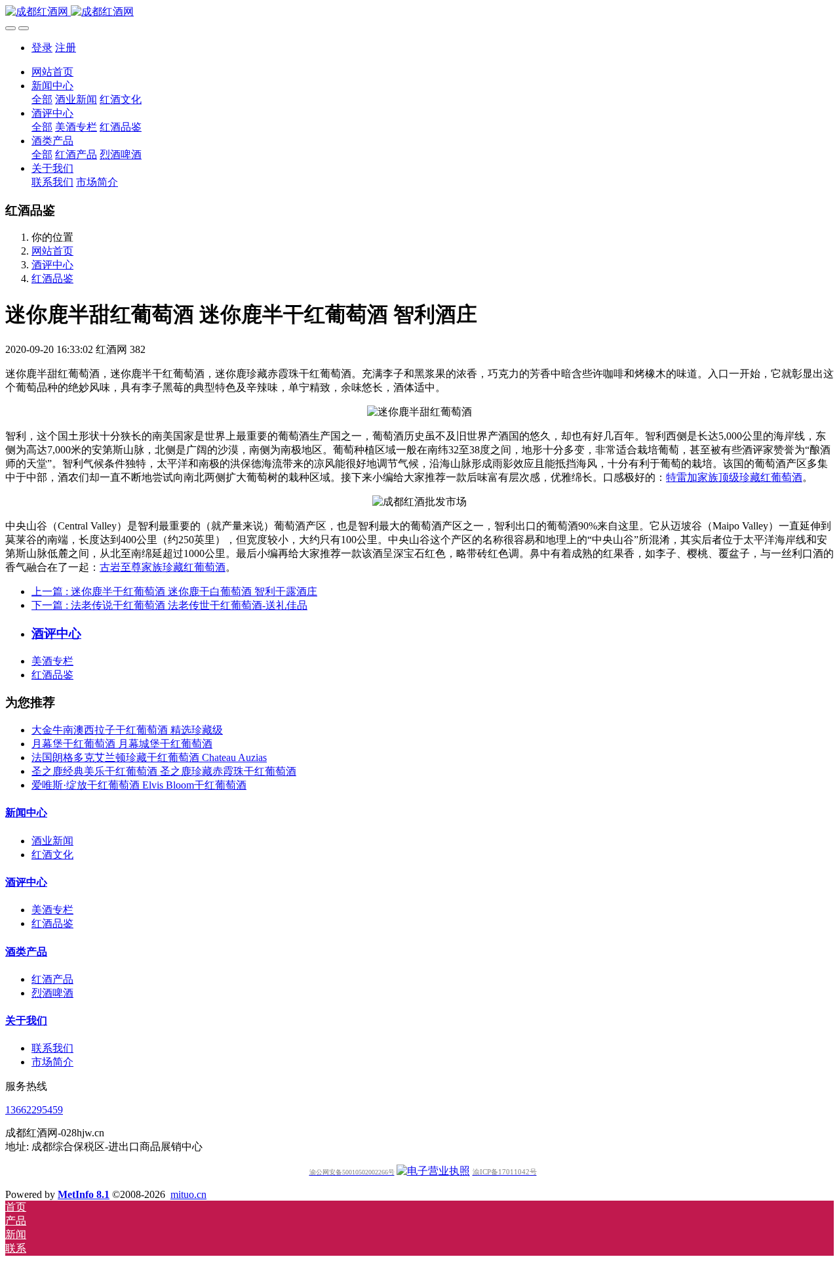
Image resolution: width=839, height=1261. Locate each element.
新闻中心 (26, 812)
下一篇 (169, 605)
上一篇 (174, 591)
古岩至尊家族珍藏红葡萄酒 (162, 567)
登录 (41, 47)
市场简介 (52, 1061)
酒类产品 (26, 951)
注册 (65, 47)
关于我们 (26, 1020)
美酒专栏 (52, 661)
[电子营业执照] (433, 1170)
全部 (41, 99)
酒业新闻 (52, 840)
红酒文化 (52, 854)
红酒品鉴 (52, 278)
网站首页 (52, 71)
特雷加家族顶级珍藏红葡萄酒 (734, 477)
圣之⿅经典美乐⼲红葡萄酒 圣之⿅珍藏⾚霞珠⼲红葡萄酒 (163, 771)
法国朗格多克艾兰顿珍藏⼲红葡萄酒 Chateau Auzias (149, 757)
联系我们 (52, 1048)
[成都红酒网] (419, 12)
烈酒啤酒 (52, 993)
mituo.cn (188, 1194)
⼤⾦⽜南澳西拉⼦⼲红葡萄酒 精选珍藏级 (127, 729)
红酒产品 (52, 979)
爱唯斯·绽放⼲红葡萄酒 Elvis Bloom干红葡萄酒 (138, 785)
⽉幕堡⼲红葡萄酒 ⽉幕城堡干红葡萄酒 (121, 743)
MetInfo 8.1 (83, 1194)
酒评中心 (52, 264)
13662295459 (34, 1109)
